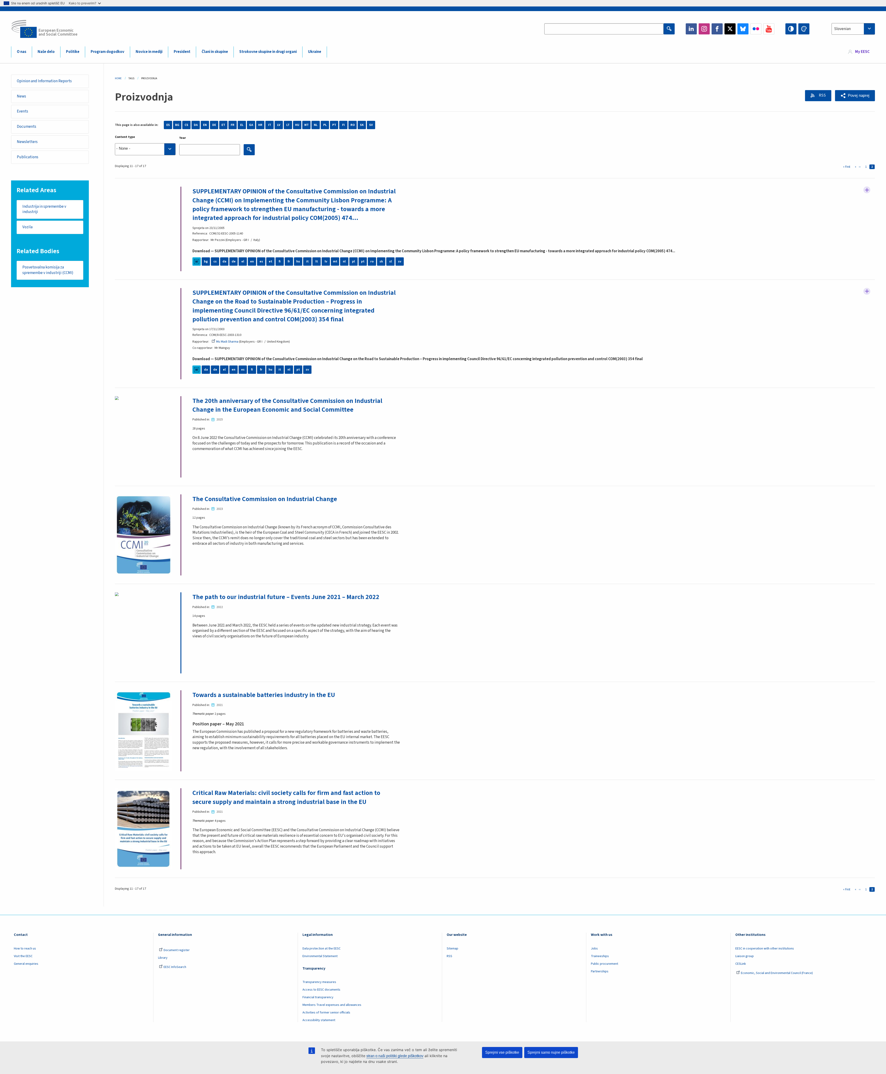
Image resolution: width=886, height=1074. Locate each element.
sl (390, 261)
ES (168, 125)
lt (316, 261)
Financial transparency (317, 997)
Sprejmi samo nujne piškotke (551, 1052)
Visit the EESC (23, 956)
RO (352, 125)
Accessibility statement (318, 1020)
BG (177, 125)
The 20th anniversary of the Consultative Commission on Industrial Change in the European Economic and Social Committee (287, 405)
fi (280, 261)
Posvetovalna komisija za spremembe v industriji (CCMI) (47, 270)
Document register (177, 950)
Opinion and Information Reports (44, 81)
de (234, 261)
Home (118, 78)
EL (241, 125)
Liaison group (744, 956)
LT (288, 125)
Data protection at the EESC (321, 948)
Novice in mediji (149, 52)
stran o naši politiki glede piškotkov (394, 1056)
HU (297, 125)
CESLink (740, 963)
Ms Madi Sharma (227, 341)
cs (215, 261)
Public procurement (604, 963)
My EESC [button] (862, 52)
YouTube (768, 28)
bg (206, 261)
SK (362, 125)
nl (344, 261)
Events (22, 111)
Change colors (803, 28)
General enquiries (26, 963)
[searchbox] (145, 149)
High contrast (790, 28)
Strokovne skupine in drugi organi (268, 52)
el (242, 261)
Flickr (755, 28)
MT (306, 125)
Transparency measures (319, 982)
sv (399, 261)
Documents (26, 126)
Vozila (27, 227)
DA (196, 125)
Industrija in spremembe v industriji (44, 209)
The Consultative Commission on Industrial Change (264, 499)
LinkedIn (691, 28)
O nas (21, 52)
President (182, 52)
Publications (27, 157)
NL (315, 125)
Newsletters (27, 142)
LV (278, 125)
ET (223, 125)
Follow (866, 189)
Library (163, 957)
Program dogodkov (107, 52)
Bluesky (742, 28)
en (252, 261)
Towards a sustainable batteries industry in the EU (263, 695)
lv (326, 261)
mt (335, 261)
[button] (855, 95)
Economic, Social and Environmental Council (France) (777, 973)
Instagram (704, 28)
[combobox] (853, 29)
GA (251, 125)
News (21, 96)
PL (325, 125)
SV (371, 125)
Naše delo (46, 52)
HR (260, 125)
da (224, 261)
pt (363, 261)
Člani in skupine (215, 52)
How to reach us (25, 948)
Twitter (730, 28)
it (307, 261)
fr (289, 261)
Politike (72, 52)
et (270, 261)
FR (232, 125)
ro (372, 261)
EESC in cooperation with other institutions (764, 948)
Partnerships (599, 971)
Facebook (717, 28)
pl (353, 261)
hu (298, 261)
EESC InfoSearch (175, 967)
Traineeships (600, 956)
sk (381, 261)
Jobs (594, 948)
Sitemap (452, 948)
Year (182, 138)
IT (269, 125)
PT (334, 125)
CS (186, 125)
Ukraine (314, 52)
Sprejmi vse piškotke (502, 1052)
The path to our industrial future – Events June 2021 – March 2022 (285, 597)
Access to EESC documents (321, 989)
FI (343, 125)
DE (214, 125)
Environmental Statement (320, 956)
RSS (822, 95)
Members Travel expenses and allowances (331, 1005)
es (261, 261)
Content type (125, 137)
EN (205, 125)
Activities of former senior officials (326, 1012)
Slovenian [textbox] (842, 29)
